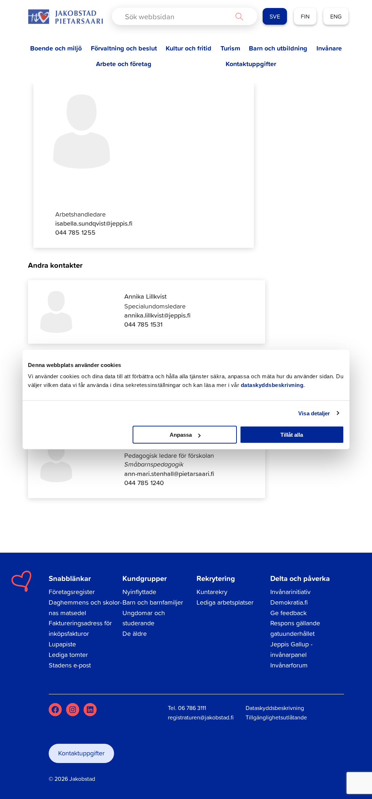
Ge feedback (288, 612)
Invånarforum (289, 665)
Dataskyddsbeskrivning (275, 708)
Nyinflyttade (139, 591)
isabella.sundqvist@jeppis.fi (94, 223)
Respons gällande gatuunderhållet (295, 628)
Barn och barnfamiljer (152, 602)
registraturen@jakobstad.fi (201, 717)
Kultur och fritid (188, 48)
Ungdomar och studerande (143, 618)
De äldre (134, 633)
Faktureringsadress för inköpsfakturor (80, 628)
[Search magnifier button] (239, 16)
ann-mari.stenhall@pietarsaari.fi (169, 473)
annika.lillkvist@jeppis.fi (157, 315)
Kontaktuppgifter (251, 63)
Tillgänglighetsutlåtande (276, 717)
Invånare (329, 48)
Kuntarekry (212, 591)
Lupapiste (62, 644)
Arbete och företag (123, 63)
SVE (275, 16)
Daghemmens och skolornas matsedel (85, 607)
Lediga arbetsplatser (225, 602)
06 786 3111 (192, 708)
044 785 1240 (144, 482)
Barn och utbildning (278, 48)
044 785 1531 (143, 324)
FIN (305, 16)
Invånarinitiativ (290, 591)
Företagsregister (72, 591)
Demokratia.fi (289, 602)
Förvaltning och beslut (124, 48)
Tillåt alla (291, 435)
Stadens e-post (70, 665)
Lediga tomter (68, 654)
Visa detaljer (314, 413)
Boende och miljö (56, 48)
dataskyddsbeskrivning (272, 385)
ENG (335, 16)
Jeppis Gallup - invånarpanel (291, 649)
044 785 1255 (75, 232)
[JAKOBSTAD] (65, 16)
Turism (230, 48)
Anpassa (181, 435)
